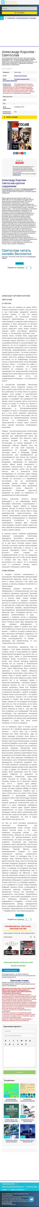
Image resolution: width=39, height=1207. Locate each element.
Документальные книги (21, 79)
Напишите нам (17, 173)
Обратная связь (32, 1186)
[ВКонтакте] (14, 153)
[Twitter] (25, 153)
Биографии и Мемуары (10, 80)
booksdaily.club (11, 2)
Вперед (19, 263)
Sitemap (4, 1189)
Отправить (19, 1072)
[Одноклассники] (19, 153)
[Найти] (35, 8)
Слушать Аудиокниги (17, 1189)
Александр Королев (20, 75)
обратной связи (7, 1203)
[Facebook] (17, 153)
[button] (5, 1041)
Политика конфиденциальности (13, 1186)
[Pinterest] (22, 153)
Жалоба (19, 162)
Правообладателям (8, 1184)
